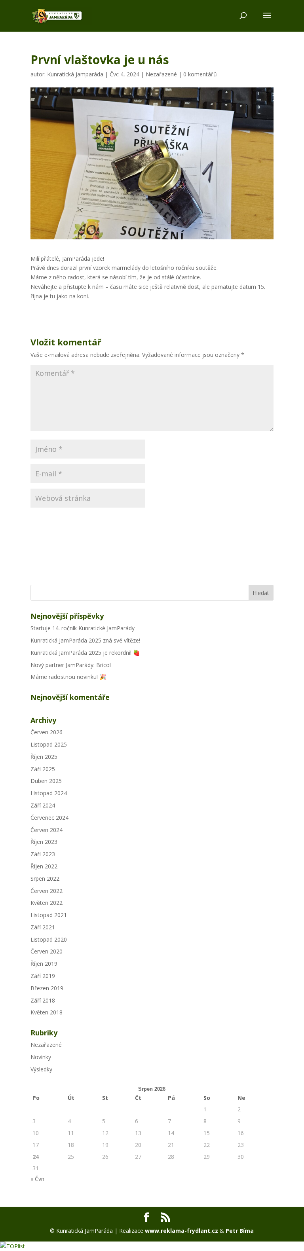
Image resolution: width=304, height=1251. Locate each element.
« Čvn (37, 1179)
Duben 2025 (46, 781)
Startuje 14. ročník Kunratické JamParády (82, 628)
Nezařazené (161, 74)
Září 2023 (42, 854)
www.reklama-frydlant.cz (181, 1230)
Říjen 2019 (43, 963)
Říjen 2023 (43, 841)
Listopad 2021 (48, 915)
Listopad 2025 (48, 744)
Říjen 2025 (43, 756)
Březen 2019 (46, 988)
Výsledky (41, 1069)
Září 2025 (42, 769)
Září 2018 (42, 1000)
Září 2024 (42, 805)
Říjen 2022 (43, 866)
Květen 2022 (46, 902)
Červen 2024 (46, 830)
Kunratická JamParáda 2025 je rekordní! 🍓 (85, 652)
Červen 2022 (46, 891)
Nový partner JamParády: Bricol (70, 665)
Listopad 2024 (48, 793)
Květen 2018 (46, 1012)
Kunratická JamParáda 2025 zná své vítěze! (85, 640)
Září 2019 (42, 976)
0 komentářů (200, 74)
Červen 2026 (46, 732)
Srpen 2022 (44, 878)
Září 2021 (42, 927)
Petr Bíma (240, 1230)
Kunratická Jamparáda (75, 74)
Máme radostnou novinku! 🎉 (68, 676)
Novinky (40, 1057)
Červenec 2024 (49, 817)
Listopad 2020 (48, 939)
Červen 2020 (46, 951)
